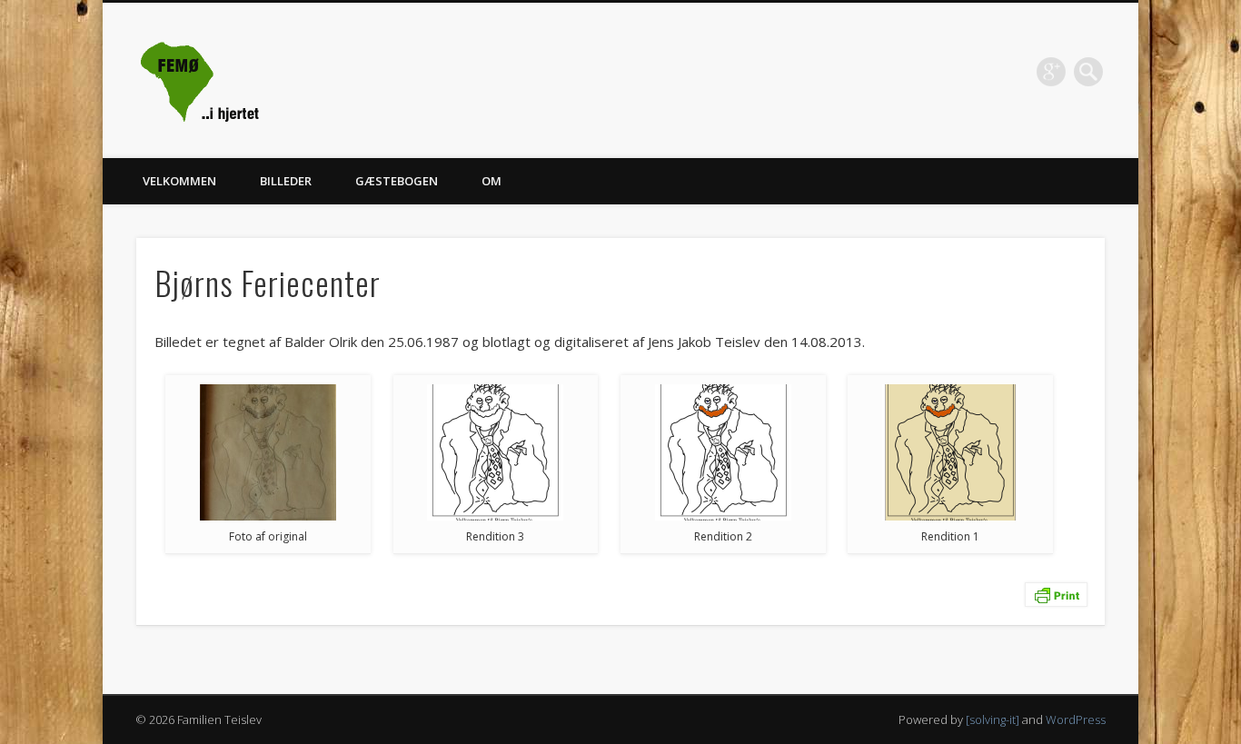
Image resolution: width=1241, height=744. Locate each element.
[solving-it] (992, 719)
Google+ (1051, 71)
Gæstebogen (396, 181)
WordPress (1076, 719)
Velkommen (179, 181)
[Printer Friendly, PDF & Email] (1056, 592)
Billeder (286, 181)
